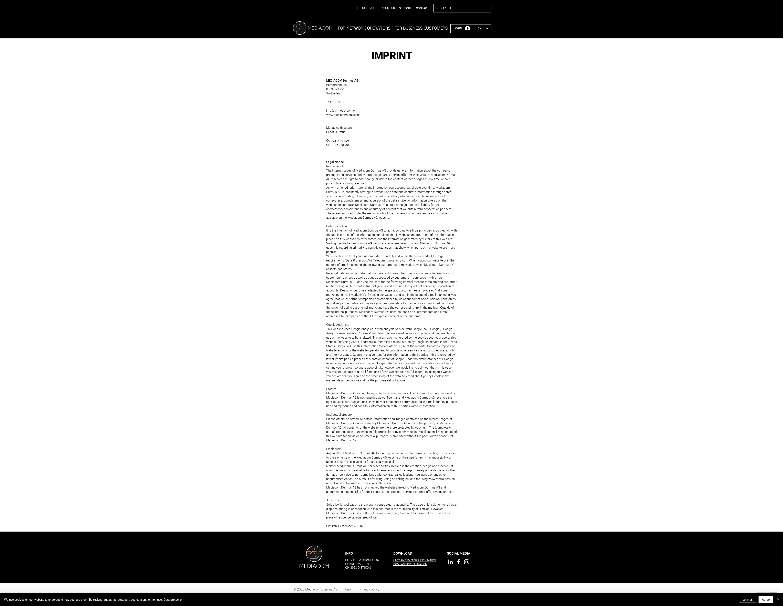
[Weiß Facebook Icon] (458, 561)
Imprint (350, 589)
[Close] (778, 599)
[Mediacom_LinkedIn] (450, 561)
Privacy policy (371, 589)
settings (748, 599)
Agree (766, 599)
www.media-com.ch (339, 470)
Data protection (173, 599)
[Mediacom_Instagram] (466, 561)
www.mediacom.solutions (343, 115)
